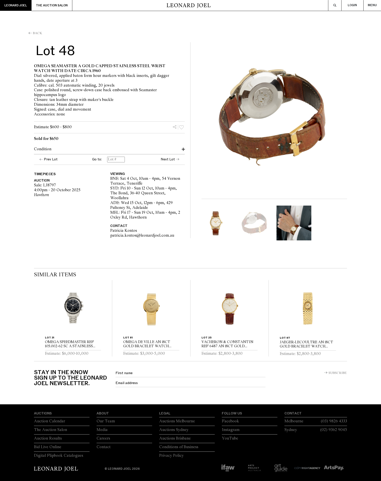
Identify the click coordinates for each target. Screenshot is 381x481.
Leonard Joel (15, 5)
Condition (42, 149)
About (103, 413)
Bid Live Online (47, 447)
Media (102, 429)
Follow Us (232, 413)
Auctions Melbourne (177, 421)
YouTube (230, 438)
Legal (164, 413)
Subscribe (338, 373)
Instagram (230, 429)
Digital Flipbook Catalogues (58, 455)
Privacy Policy (171, 455)
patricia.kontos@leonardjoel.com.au (167, 235)
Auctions (43, 413)
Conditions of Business (178, 447)
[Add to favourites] (181, 127)
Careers (103, 438)
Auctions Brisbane (175, 438)
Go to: (97, 159)
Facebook (230, 421)
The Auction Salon (52, 5)
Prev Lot (51, 159)
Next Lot (168, 159)
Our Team (106, 421)
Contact (103, 447)
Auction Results (48, 438)
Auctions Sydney (174, 429)
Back (37, 33)
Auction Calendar (49, 421)
